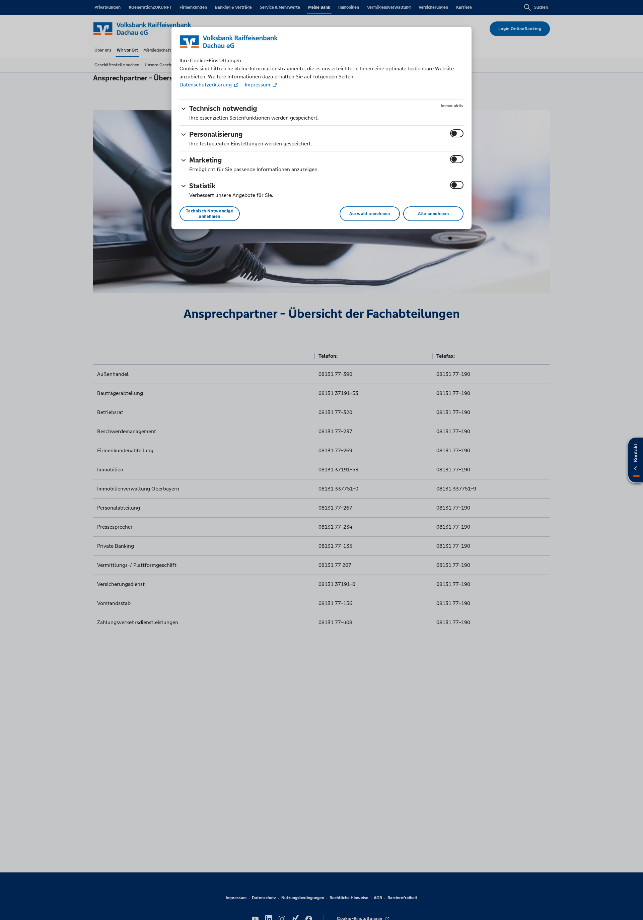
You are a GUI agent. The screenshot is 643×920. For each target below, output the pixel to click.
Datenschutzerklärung (206, 84)
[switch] (456, 133)
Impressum (257, 84)
